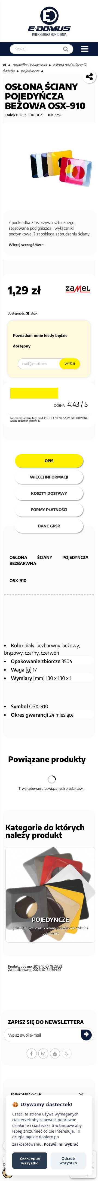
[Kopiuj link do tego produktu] (89, 76)
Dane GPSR (49, 526)
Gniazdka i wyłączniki (30, 65)
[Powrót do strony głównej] (4, 65)
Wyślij (70, 364)
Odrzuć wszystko (68, 1160)
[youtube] (55, 1053)
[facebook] (31, 1053)
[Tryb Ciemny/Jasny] (67, 1053)
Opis (49, 460)
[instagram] (43, 1053)
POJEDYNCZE (30, 71)
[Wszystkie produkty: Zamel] (78, 288)
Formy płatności (49, 509)
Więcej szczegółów (25, 245)
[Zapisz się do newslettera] (86, 1035)
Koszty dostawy (49, 493)
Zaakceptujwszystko (30, 1160)
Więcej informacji (49, 477)
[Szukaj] (66, 49)
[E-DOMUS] (49, 21)
